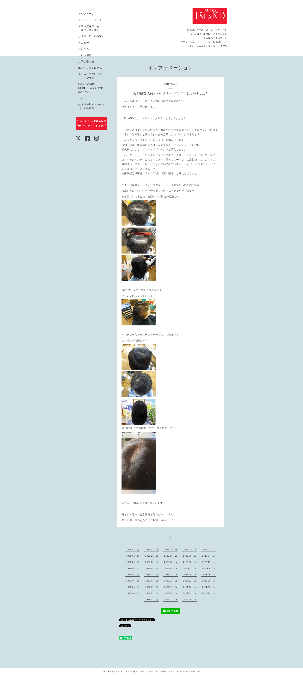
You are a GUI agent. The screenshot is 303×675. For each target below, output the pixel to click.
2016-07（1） (171, 600)
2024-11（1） (209, 562)
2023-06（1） (209, 574)
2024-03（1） (133, 574)
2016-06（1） (190, 600)
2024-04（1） (209, 568)
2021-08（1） (133, 593)
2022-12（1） (171, 581)
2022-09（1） (209, 581)
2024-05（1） (190, 568)
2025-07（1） (209, 556)
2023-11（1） (171, 574)
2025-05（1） (152, 562)
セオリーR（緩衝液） (91, 36)
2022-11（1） (190, 581)
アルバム (83, 49)
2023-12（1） (152, 574)
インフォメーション (90, 20)
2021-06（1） (171, 593)
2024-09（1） (133, 568)
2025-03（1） (171, 562)
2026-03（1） (209, 550)
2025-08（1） (190, 556)
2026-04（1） (190, 550)
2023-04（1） (133, 581)
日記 (81, 98)
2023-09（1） (190, 574)
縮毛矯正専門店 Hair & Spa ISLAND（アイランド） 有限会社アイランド (144, 671)
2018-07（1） (152, 600)
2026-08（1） (133, 550)
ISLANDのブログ (88, 68)
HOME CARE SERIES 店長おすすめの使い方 (90, 88)
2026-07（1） (152, 550)
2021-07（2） (152, 593)
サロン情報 (85, 55)
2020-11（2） (209, 593)
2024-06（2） (171, 568)
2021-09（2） (209, 587)
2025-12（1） (152, 556)
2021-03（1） (190, 593)
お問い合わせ (86, 61)
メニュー (83, 42)
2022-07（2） (152, 587)
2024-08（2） (152, 568)
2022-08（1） (133, 587)
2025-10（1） (171, 556)
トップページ (86, 13)
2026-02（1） (133, 556)
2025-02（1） (190, 562)
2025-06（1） (133, 562)
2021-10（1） (190, 587)
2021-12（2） (171, 587)
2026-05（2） (171, 550)
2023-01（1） (152, 581)
